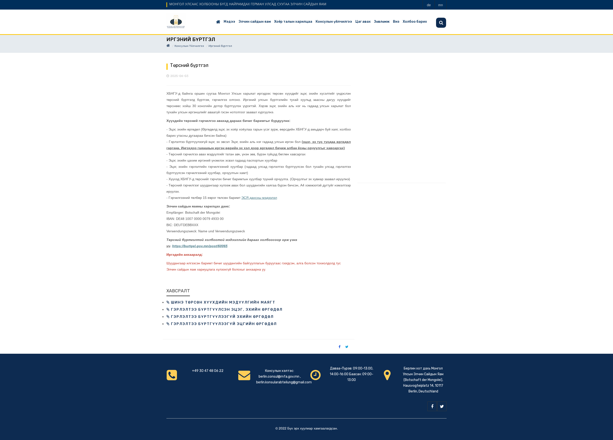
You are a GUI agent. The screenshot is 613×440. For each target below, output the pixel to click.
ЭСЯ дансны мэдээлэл (259, 198)
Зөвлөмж (382, 22)
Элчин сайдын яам (254, 22)
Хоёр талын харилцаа (293, 22)
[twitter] (442, 406)
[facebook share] (339, 346)
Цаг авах (363, 22)
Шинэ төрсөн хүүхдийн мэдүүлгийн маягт (222, 302)
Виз (396, 22)
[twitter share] (347, 346)
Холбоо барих (415, 22)
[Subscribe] (441, 23)
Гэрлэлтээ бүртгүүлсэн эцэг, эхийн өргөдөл (226, 309)
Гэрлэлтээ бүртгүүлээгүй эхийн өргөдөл (222, 317)
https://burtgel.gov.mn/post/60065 (199, 246)
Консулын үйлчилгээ (334, 22)
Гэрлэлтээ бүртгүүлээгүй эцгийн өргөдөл (223, 324)
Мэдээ (229, 22)
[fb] (432, 406)
